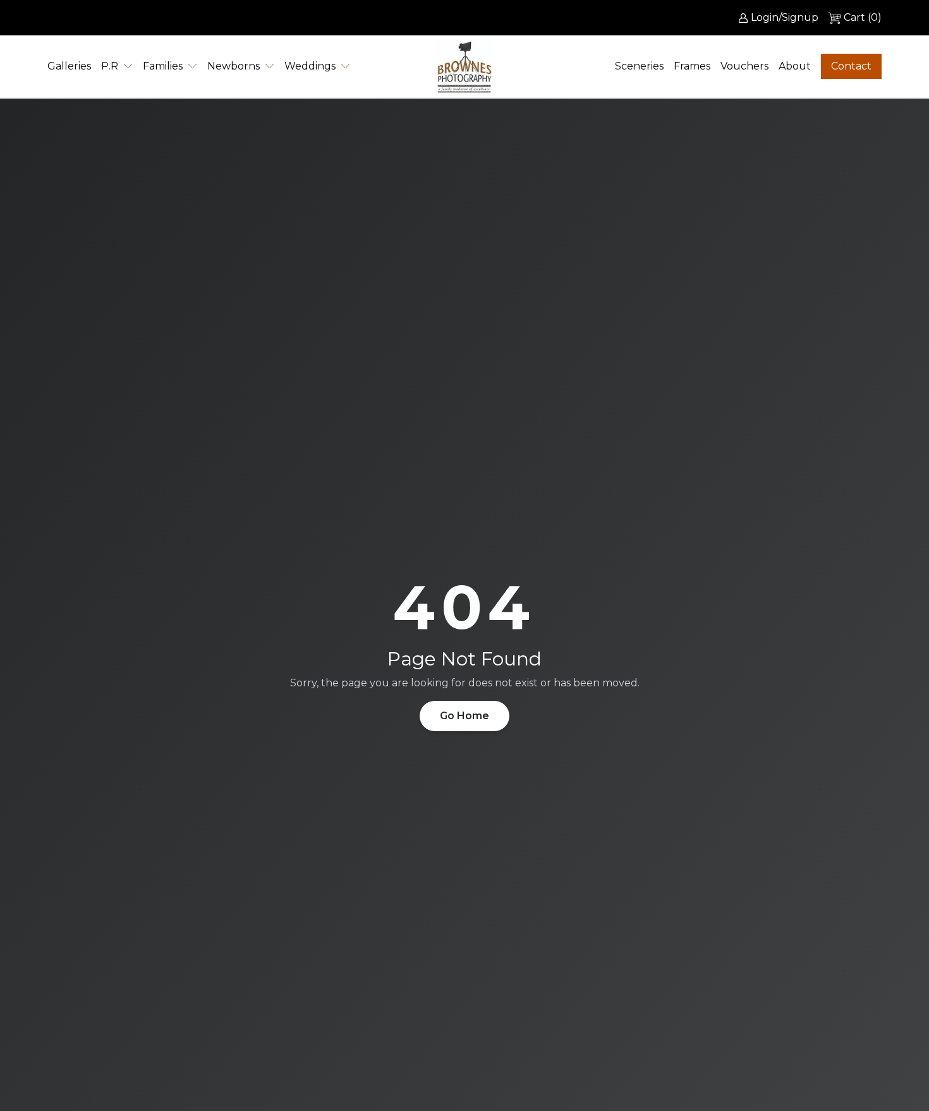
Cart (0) (863, 17)
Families (163, 66)
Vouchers (744, 66)
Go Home (464, 716)
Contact (851, 66)
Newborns (233, 66)
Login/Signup (784, 17)
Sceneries (639, 66)
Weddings (310, 66)
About (795, 66)
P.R (109, 66)
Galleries (69, 66)
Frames (692, 66)
